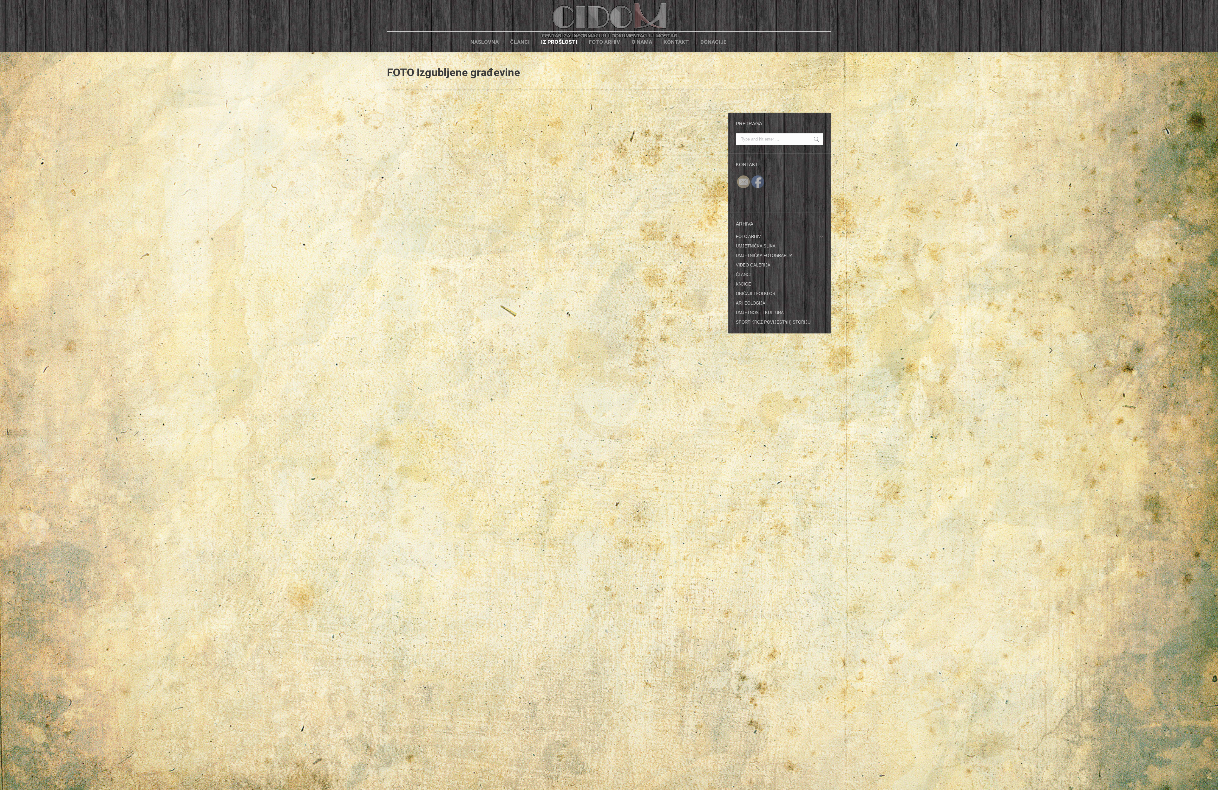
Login (743, 42)
